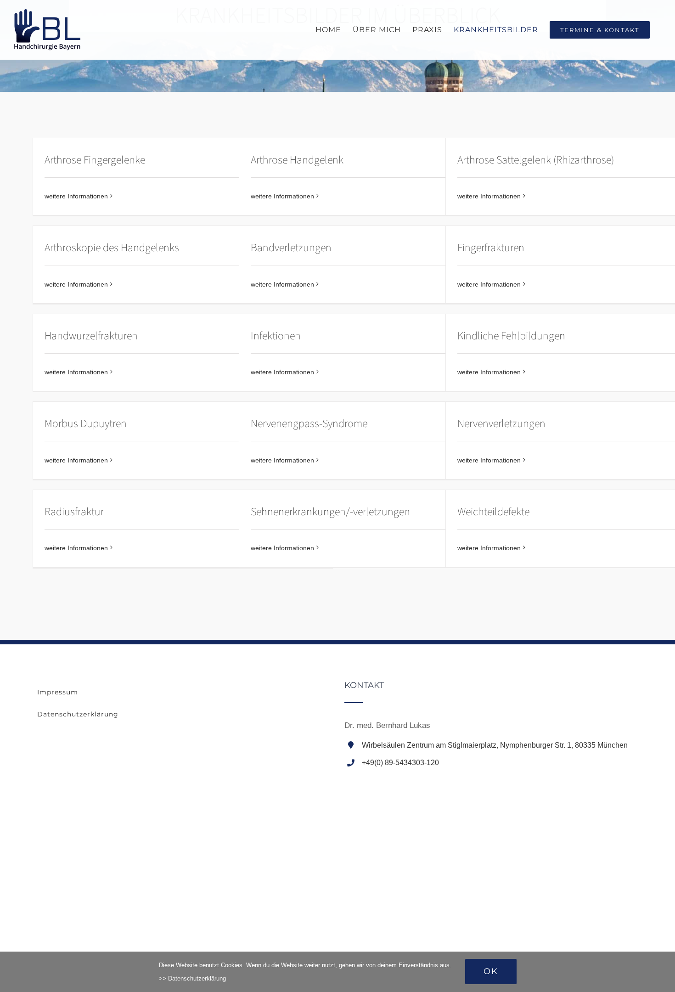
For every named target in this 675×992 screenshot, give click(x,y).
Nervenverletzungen (501, 424)
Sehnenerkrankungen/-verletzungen (330, 512)
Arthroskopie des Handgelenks (112, 248)
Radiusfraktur (74, 512)
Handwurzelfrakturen (91, 336)
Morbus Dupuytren (86, 424)
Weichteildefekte (493, 512)
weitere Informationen (76, 196)
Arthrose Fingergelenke (95, 160)
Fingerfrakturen (490, 248)
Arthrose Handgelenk (297, 160)
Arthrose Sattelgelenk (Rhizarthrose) (535, 160)
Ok (491, 971)
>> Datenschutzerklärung (192, 978)
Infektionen (276, 336)
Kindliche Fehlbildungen (511, 336)
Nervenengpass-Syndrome (309, 424)
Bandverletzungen (291, 248)
